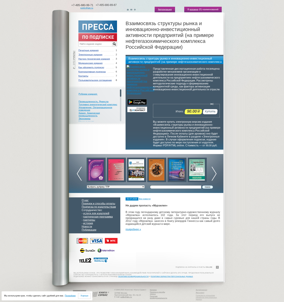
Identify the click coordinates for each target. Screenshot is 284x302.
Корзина (153, 290)
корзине (194, 9)
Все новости (145, 199)
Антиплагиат (201, 290)
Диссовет (200, 293)
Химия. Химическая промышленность (89, 114)
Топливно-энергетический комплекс (98, 104)
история (88, 223)
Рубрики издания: (88, 94)
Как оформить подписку (91, 67)
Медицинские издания (90, 63)
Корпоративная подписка (92, 71)
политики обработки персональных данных (172, 276)
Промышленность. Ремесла (93, 101)
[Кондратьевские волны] (197, 169)
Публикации (89, 229)
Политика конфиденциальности (158, 297)
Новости (87, 226)
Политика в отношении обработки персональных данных (206, 297)
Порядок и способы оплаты (98, 203)
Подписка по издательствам (99, 206)
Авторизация (165, 9)
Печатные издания (88, 50)
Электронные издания (90, 54)
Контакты (83, 76)
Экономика (84, 118)
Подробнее (70, 295)
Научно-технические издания (94, 58)
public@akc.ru (86, 8)
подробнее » (133, 229)
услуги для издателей (96, 213)
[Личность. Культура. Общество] (116, 169)
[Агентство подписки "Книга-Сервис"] (99, 299)
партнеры (89, 220)
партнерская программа (98, 216)
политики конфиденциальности (133, 276)
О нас (85, 200)
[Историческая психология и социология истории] (177, 169)
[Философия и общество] (156, 169)
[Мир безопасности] (136, 169)
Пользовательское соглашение (95, 80)
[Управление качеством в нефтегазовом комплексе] (96, 169)
